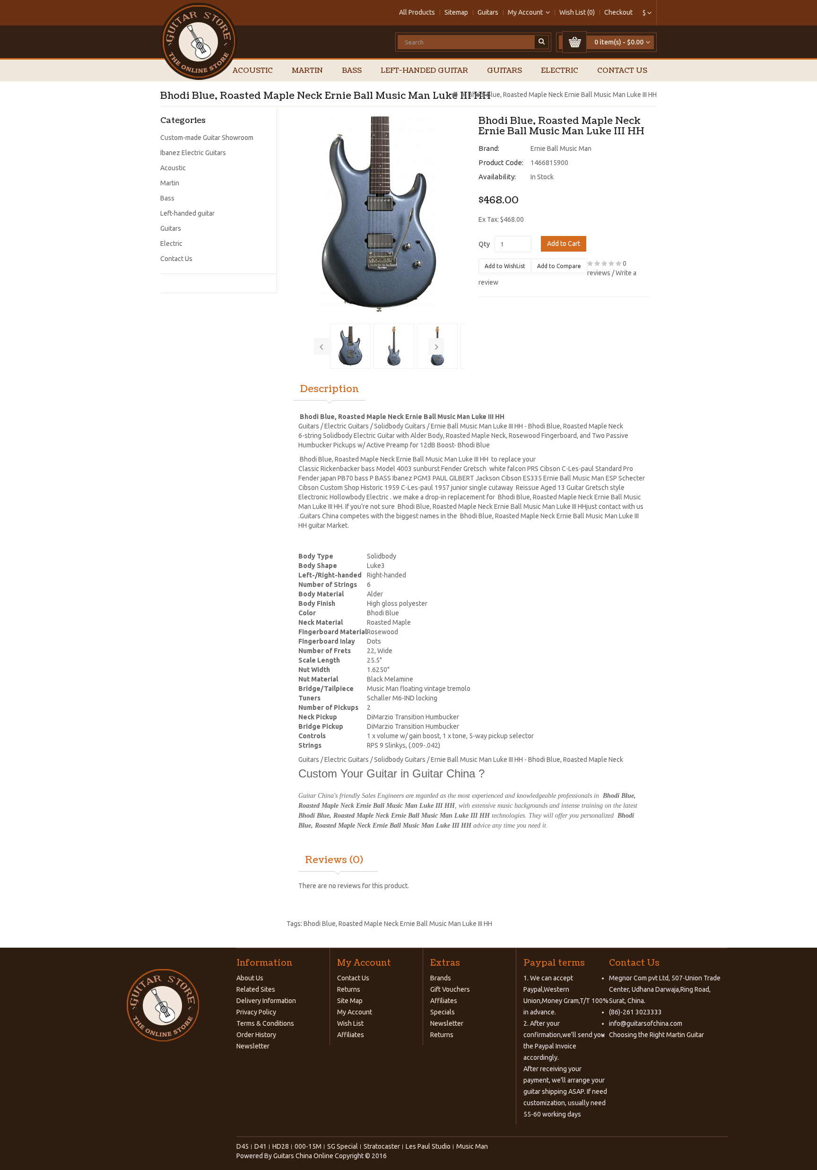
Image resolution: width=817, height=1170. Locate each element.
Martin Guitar (684, 1035)
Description (329, 389)
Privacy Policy (256, 1012)
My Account (354, 1012)
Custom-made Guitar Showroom (206, 137)
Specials (442, 1012)
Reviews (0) (334, 860)
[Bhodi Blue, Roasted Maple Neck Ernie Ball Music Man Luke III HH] (379, 214)
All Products (417, 12)
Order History (256, 1035)
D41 (260, 1146)
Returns (348, 989)
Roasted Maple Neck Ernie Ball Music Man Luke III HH (415, 923)
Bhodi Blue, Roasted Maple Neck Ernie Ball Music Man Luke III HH (562, 94)
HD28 (280, 1146)
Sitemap (456, 12)
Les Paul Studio (428, 1146)
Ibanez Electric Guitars (193, 153)
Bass (352, 71)
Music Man (472, 1146)
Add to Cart (563, 243)
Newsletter (252, 1046)
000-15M (308, 1146)
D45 (242, 1146)
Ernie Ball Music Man (560, 148)
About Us (249, 978)
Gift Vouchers (450, 989)
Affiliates (350, 1035)
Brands (440, 978)
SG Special (342, 1146)
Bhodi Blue (320, 923)
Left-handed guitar (424, 71)
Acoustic (253, 71)
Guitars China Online (303, 1156)
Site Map (350, 1000)
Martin (307, 71)
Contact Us (622, 71)
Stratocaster (382, 1146)
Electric (559, 71)
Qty (484, 244)
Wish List (350, 1023)
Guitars (488, 12)
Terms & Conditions (265, 1023)
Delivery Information (266, 1000)
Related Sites (255, 989)
